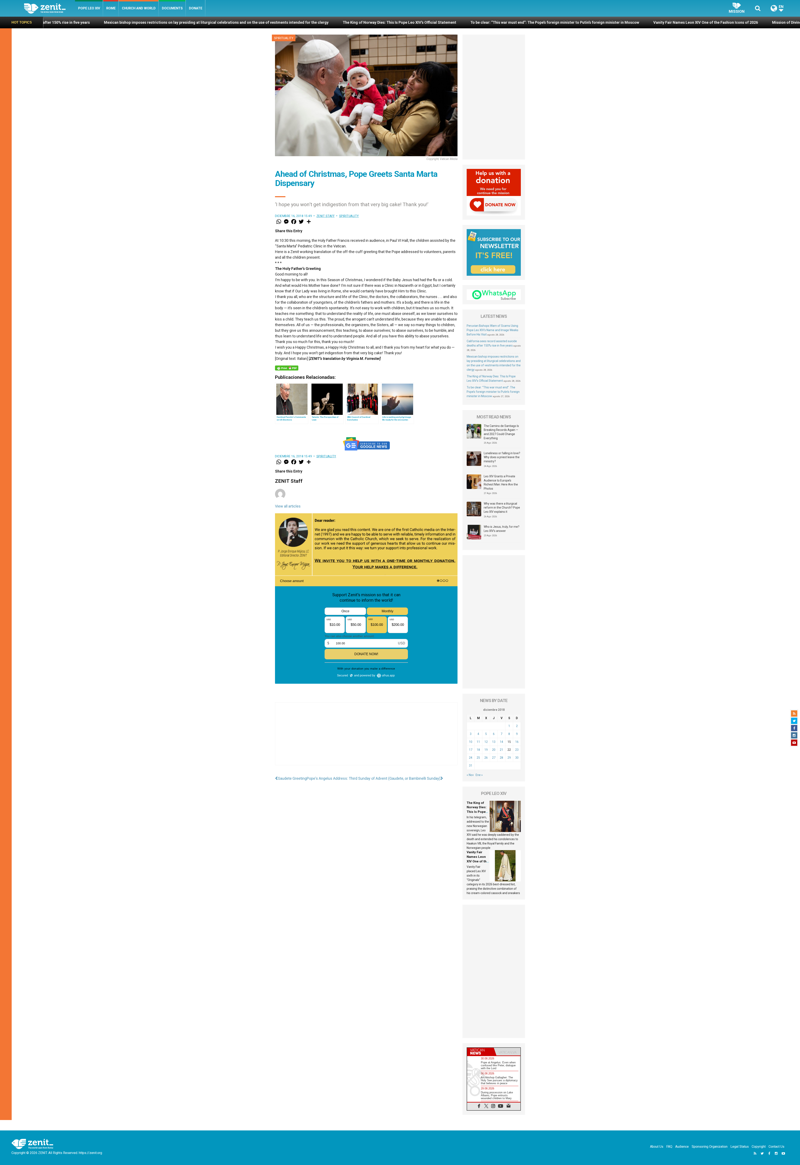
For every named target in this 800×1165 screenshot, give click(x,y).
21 (501, 749)
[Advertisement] (366, 738)
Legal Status (739, 1147)
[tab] (480, 1051)
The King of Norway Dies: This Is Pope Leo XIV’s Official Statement (180, 22)
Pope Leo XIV (89, 8)
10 (470, 741)
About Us (656, 1147)
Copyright (759, 1147)
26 (486, 757)
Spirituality (283, 38)
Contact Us (776, 1147)
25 (478, 757)
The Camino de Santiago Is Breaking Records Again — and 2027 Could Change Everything (501, 432)
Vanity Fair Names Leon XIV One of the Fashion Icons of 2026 (486, 22)
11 (478, 741)
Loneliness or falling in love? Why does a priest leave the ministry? (502, 457)
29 (509, 757)
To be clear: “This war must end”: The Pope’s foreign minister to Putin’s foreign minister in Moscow (335, 22)
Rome (111, 8)
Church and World (139, 8)
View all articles (288, 506)
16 (517, 741)
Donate (195, 8)
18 (478, 749)
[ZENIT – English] (49, 8)
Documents (172, 8)
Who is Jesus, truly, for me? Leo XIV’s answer (501, 529)
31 (470, 765)
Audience (682, 1147)
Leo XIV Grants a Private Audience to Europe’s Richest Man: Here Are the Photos (501, 482)
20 (493, 749)
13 (493, 741)
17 (470, 749)
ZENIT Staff (325, 216)
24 (470, 757)
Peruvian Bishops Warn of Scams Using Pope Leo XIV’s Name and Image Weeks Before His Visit (492, 330)
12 (486, 741)
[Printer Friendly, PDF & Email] (286, 367)
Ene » (479, 775)
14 (501, 741)
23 (517, 749)
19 (486, 749)
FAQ (669, 1147)
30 (517, 757)
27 (493, 757)
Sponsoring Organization (710, 1147)
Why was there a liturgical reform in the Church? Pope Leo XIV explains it (502, 507)
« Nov (470, 775)
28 (501, 757)
